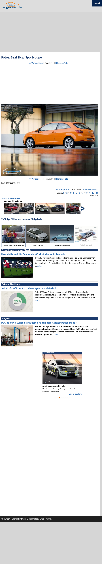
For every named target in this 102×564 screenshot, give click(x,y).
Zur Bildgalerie (75, 394)
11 (97, 193)
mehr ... (39, 266)
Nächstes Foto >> (63, 63)
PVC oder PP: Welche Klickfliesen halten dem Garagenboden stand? (39, 323)
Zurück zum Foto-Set (10, 199)
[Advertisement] (51, 32)
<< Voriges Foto (36, 63)
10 (93, 193)
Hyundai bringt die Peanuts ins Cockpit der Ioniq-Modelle (33, 254)
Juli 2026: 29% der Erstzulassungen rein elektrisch (28, 288)
